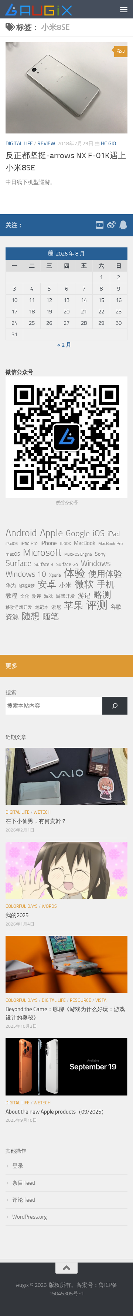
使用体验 (105, 574)
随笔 (50, 616)
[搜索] (114, 706)
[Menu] (124, 9)
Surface (18, 563)
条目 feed (23, 1183)
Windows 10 (26, 574)
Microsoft (42, 552)
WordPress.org (29, 1216)
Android (21, 533)
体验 (74, 573)
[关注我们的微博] (111, 225)
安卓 (47, 584)
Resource (80, 1000)
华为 (11, 586)
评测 (97, 605)
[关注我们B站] (99, 225)
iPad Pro (29, 543)
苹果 (73, 605)
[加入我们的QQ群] (123, 225)
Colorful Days (22, 906)
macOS (13, 554)
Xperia (55, 575)
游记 (84, 595)
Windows (96, 563)
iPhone (49, 543)
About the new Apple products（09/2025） (56, 1111)
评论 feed (23, 1200)
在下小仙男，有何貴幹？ (36, 821)
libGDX (65, 543)
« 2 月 (64, 344)
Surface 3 (43, 564)
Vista (100, 1000)
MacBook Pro (110, 543)
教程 (11, 596)
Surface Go (67, 564)
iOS (99, 533)
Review (46, 143)
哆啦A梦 (27, 585)
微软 (84, 584)
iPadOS (12, 543)
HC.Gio (108, 143)
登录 (17, 1166)
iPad (114, 534)
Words (49, 906)
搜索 (11, 692)
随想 (31, 616)
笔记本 (41, 607)
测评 (36, 596)
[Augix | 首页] (50, 9)
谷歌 (116, 607)
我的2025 (17, 915)
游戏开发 (65, 596)
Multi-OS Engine (78, 554)
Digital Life (19, 143)
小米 (65, 585)
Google (78, 533)
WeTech (42, 812)
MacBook (84, 543)
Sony (100, 554)
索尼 (56, 607)
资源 (12, 617)
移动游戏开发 (19, 607)
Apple (51, 532)
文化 (24, 596)
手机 (106, 584)
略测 (102, 594)
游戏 (48, 596)
